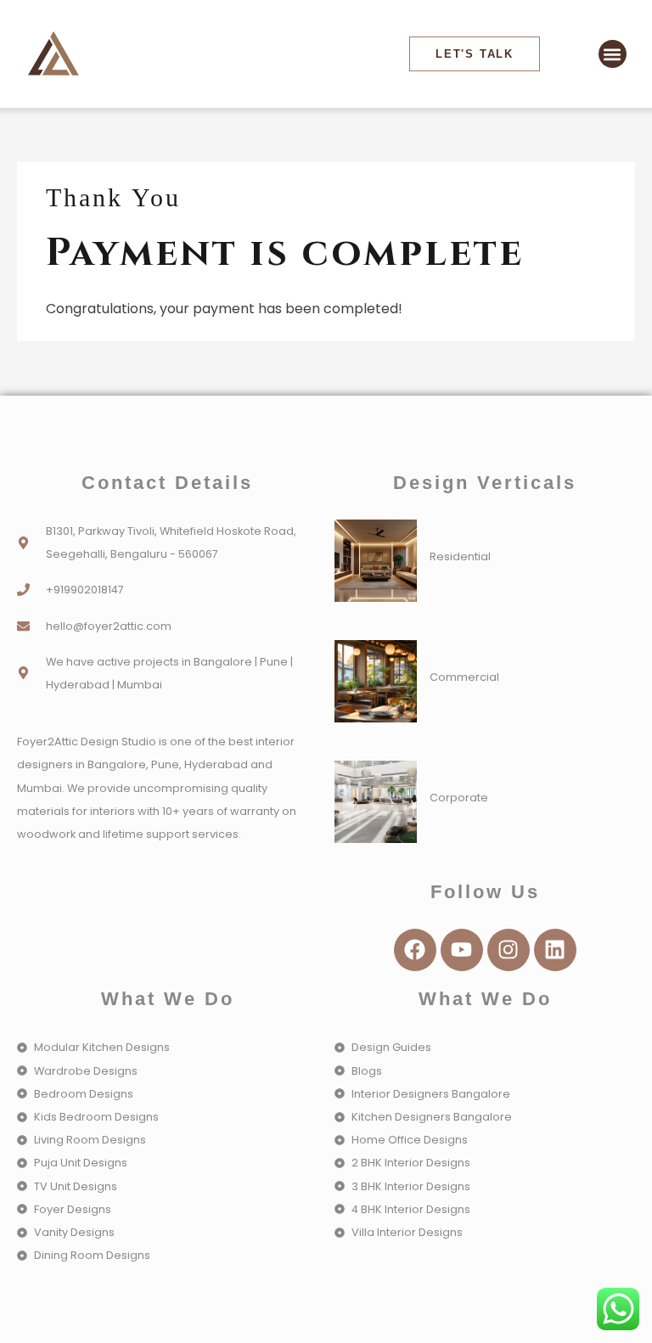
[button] (613, 54)
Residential (460, 556)
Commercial (464, 677)
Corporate (459, 797)
